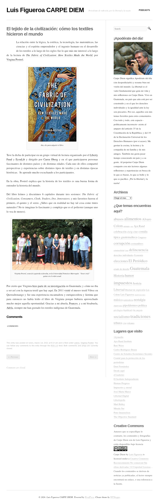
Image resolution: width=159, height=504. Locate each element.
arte (131, 226)
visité (67, 290)
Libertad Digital (121, 395)
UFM (124, 323)
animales (126, 226)
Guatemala (139, 268)
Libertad (119, 289)
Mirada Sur (119, 408)
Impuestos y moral (123, 387)
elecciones (121, 261)
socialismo (122, 316)
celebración (120, 231)
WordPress (89, 497)
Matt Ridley (119, 404)
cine (135, 231)
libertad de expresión (135, 289)
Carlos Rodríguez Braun (125, 349)
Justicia (137, 283)
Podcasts (144, 10)
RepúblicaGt (127, 310)
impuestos (123, 282)
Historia (119, 275)
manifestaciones (140, 295)
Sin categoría (137, 310)
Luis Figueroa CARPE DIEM (45, 10)
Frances (73, 303)
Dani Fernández (121, 366)
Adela (10, 307)
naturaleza (128, 299)
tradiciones (140, 316)
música (118, 300)
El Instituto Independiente (126, 378)
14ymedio (118, 337)
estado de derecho (121, 269)
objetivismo (118, 306)
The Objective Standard (125, 416)
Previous (13, 356)
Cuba (126, 250)
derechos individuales (124, 255)
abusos (119, 219)
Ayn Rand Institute (123, 341)
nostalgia (139, 299)
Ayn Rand (139, 226)
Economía (138, 255)
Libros (77, 343)
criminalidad (119, 250)
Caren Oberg (50, 159)
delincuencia (138, 249)
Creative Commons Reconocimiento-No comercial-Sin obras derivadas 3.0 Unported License (132, 462)
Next (93, 356)
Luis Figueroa (127, 294)
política (142, 305)
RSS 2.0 (54, 346)
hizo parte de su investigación (48, 286)
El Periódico (138, 260)
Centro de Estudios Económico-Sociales (133, 353)
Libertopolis (119, 399)
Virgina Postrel (15, 59)
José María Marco (122, 391)
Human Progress (122, 383)
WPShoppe (115, 497)
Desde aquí (119, 370)
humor (129, 275)
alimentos (132, 219)
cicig (130, 231)
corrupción (122, 243)
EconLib (20, 159)
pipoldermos (130, 305)
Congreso (142, 237)
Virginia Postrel (87, 343)
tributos (118, 323)
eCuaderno (119, 374)
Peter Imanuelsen (122, 412)
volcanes (130, 323)
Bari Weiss (119, 345)
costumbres (137, 243)
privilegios (118, 310)
